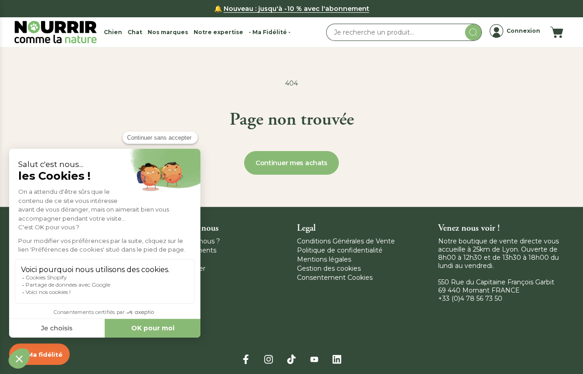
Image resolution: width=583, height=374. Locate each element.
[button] (113, 32)
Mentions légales (324, 259)
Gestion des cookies (329, 268)
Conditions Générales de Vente (346, 241)
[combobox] (404, 32)
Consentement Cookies (335, 277)
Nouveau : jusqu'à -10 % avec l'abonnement (296, 9)
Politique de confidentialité (340, 250)
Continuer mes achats (291, 163)
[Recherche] (473, 32)
